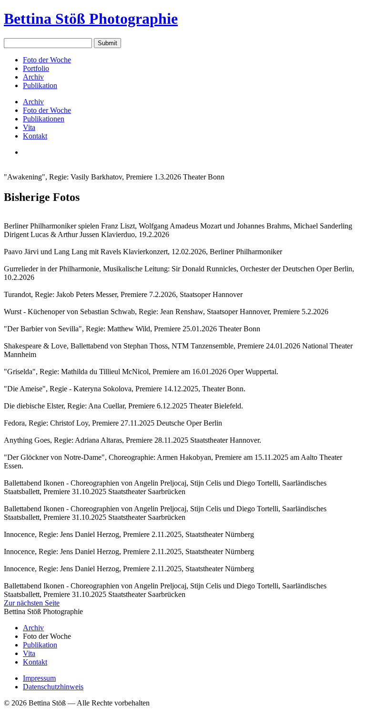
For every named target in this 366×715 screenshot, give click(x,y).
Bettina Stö (91, 18)
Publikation (40, 85)
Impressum (39, 678)
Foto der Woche (47, 60)
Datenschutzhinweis (53, 687)
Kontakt (35, 136)
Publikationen (43, 119)
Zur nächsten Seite (32, 603)
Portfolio (36, 68)
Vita (29, 127)
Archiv (33, 77)
